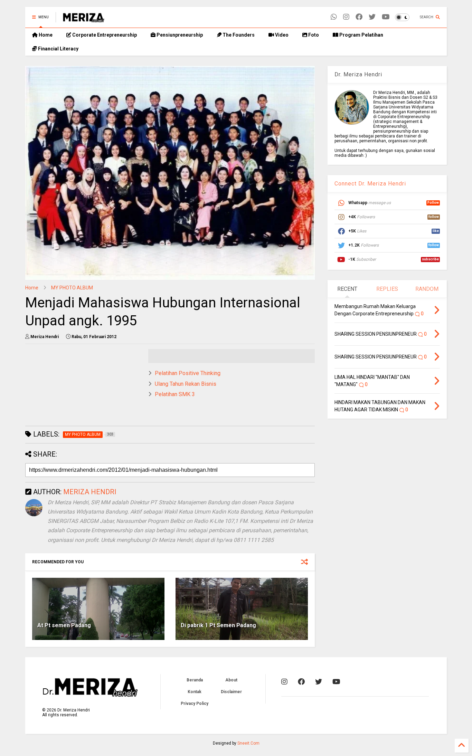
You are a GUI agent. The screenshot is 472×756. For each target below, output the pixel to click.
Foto (313, 35)
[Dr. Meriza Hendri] (83, 19)
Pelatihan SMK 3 (175, 394)
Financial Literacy (57, 48)
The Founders (238, 35)
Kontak (194, 691)
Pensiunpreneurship (179, 35)
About (231, 680)
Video (281, 35)
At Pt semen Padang (64, 625)
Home (45, 35)
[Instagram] (346, 17)
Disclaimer (231, 691)
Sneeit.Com (248, 743)
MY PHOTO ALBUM (72, 287)
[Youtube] (386, 17)
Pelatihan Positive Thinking (187, 373)
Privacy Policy (194, 703)
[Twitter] (372, 17)
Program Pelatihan (360, 35)
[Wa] (334, 17)
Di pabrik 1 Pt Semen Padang (218, 625)
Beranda (195, 680)
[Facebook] (359, 17)
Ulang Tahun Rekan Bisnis (185, 384)
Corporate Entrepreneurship (104, 35)
